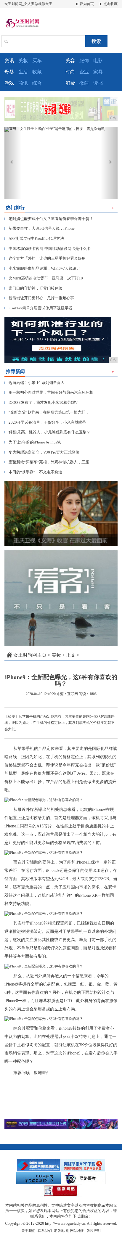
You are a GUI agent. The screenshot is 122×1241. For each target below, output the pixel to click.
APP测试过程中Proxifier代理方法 (34, 238)
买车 (37, 60)
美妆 (23, 60)
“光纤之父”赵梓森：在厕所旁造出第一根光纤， (46, 412)
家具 (98, 71)
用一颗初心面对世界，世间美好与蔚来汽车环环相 (48, 392)
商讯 (23, 83)
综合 (37, 83)
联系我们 (45, 1231)
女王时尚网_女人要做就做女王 (28, 4)
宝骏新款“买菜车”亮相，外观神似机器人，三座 (46, 462)
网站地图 (77, 1231)
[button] (12, 163)
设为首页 (86, 4)
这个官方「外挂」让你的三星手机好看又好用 (45, 258)
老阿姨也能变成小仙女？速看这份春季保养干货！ (48, 218)
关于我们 (28, 1231)
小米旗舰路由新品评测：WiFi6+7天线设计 (42, 268)
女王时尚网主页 (29, 655)
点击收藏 (110, 4)
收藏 (37, 71)
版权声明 (93, 1231)
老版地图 (61, 1231)
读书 (98, 83)
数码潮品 (41, 1073)
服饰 (84, 60)
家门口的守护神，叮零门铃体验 (33, 288)
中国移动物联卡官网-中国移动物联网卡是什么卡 (47, 248)
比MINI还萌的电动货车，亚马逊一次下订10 (43, 278)
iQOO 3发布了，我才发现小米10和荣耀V (41, 402)
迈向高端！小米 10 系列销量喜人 (34, 382)
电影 (98, 60)
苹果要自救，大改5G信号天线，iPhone (39, 228)
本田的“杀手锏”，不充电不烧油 (33, 472)
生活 (23, 71)
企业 (84, 71)
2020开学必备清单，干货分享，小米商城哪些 (45, 422)
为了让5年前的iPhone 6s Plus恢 (32, 442)
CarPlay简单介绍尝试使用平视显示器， (40, 308)
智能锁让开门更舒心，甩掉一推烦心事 (39, 298)
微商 (84, 83)
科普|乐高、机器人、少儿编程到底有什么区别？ (47, 432)
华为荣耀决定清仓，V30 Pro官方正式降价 (41, 452)
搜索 (96, 41)
